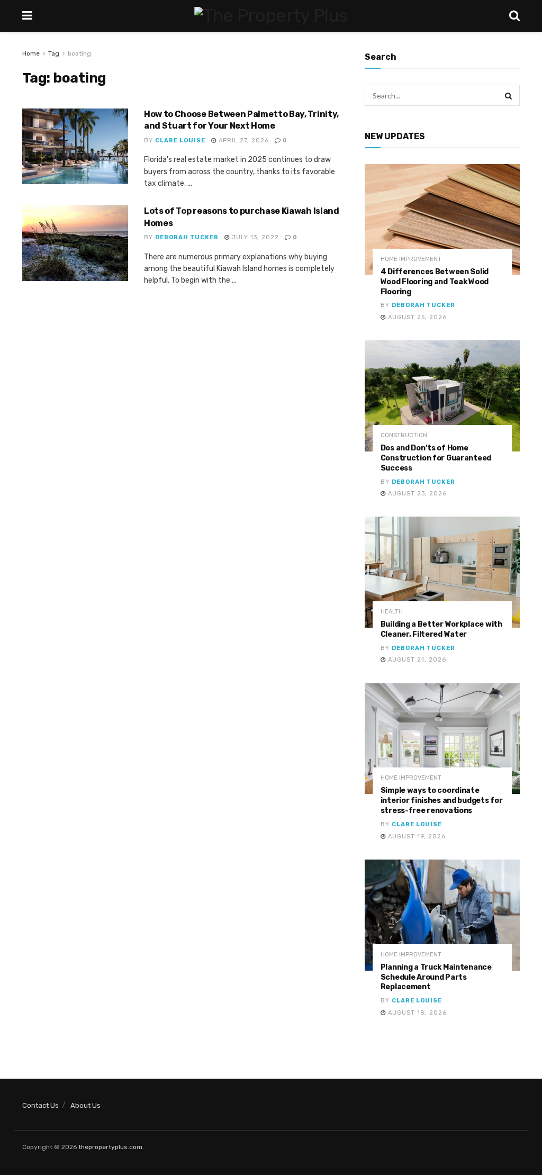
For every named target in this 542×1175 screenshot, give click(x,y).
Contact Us (40, 1105)
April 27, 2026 (242, 140)
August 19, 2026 (416, 836)
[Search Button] (509, 95)
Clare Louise (180, 140)
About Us (85, 1105)
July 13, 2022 (254, 237)
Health (392, 611)
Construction (404, 435)
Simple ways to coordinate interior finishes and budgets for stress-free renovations (442, 800)
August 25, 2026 (416, 317)
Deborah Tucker (187, 237)
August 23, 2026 (416, 493)
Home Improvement (411, 259)
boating (79, 53)
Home (31, 53)
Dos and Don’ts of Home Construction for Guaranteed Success (436, 458)
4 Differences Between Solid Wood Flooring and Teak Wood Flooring (435, 281)
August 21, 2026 (416, 659)
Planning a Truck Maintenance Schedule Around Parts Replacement (436, 977)
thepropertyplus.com (110, 1147)
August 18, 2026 (416, 1012)
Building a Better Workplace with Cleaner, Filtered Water (441, 629)
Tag (53, 53)
